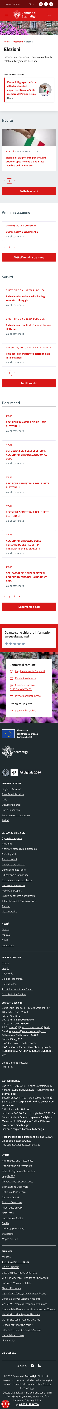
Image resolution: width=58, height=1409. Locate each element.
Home (7, 41)
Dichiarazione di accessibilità (17, 1166)
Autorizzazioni (9, 859)
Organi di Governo (11, 789)
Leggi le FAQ (8, 1176)
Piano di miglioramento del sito (18, 1171)
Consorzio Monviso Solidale (16, 1283)
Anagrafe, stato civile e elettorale (29, 347)
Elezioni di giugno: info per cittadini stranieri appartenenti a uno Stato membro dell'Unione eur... (22, 88)
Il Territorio (7, 973)
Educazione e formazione (15, 875)
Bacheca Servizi (10, 1197)
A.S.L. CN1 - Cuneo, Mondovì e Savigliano (24, 1293)
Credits (5, 1223)
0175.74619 (13, 1016)
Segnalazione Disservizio (15, 1187)
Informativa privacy (12, 1208)
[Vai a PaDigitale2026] (21, 772)
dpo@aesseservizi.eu (20, 1141)
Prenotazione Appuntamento (17, 1181)
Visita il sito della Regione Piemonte (21, 1314)
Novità (10, 151)
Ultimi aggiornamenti (13, 1228)
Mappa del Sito (10, 1239)
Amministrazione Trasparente (17, 1160)
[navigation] (6, 14)
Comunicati (8, 945)
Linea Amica (8, 1340)
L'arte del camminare (13, 1335)
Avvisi (10, 416)
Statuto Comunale (12, 1202)
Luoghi (5, 968)
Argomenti (18, 41)
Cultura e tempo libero (14, 870)
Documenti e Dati (11, 805)
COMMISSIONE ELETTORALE (22, 232)
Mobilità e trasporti (12, 890)
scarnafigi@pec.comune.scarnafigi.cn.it (29, 1027)
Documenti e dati (29, 607)
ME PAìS (6, 1257)
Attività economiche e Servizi (17, 989)
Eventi (5, 963)
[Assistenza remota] (32, 1388)
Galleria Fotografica (12, 979)
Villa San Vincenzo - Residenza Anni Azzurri (25, 1278)
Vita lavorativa (9, 911)
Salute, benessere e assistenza (18, 896)
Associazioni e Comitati (14, 994)
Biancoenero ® (31, 1396)
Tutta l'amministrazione (29, 257)
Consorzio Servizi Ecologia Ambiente (21, 1299)
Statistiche (8, 1234)
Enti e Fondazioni (11, 810)
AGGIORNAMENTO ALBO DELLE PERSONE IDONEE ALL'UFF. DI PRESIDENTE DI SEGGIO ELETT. (23, 544)
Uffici (4, 799)
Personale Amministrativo (16, 815)
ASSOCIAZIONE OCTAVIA (15, 1262)
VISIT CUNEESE (10, 1267)
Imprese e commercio (13, 885)
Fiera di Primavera (11, 1288)
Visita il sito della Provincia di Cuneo (21, 1319)
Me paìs (6, 935)
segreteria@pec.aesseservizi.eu (23, 1144)
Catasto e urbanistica (13, 864)
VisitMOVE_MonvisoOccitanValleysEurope (24, 1304)
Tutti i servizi (29, 383)
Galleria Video (9, 984)
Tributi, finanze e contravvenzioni (19, 901)
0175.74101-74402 (17, 1012)
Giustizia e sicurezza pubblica (25, 290)
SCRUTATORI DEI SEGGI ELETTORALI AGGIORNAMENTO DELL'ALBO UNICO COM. (26, 455)
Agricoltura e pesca (12, 838)
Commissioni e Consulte (21, 225)
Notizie (5, 929)
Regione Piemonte (12, 3)
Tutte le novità (29, 191)
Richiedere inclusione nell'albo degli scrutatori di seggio (26, 298)
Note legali (8, 1213)
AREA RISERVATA (29, 1404)
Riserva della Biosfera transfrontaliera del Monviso (29, 1309)
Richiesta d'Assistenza (14, 1192)
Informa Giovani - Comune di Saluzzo (21, 1330)
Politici (5, 820)
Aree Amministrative (13, 794)
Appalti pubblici (10, 854)
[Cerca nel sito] (49, 14)
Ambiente (7, 843)
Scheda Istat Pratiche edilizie (17, 1325)
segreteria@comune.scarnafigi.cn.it (27, 1031)
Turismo (6, 906)
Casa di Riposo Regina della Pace (19, 1272)
